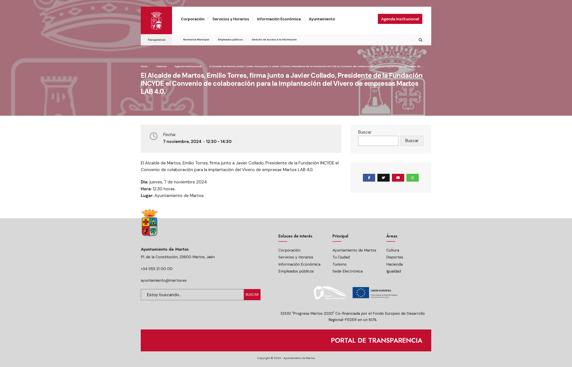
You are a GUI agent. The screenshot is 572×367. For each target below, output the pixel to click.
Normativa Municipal (196, 39)
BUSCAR (252, 294)
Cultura (392, 250)
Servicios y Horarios (230, 19)
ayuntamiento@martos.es (164, 280)
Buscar (365, 132)
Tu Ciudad (341, 257)
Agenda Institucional (400, 19)
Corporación (192, 19)
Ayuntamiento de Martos (354, 250)
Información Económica (279, 19)
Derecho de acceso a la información (274, 39)
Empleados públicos (230, 39)
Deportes (394, 257)
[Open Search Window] (420, 39)
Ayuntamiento (322, 19)
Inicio (144, 66)
